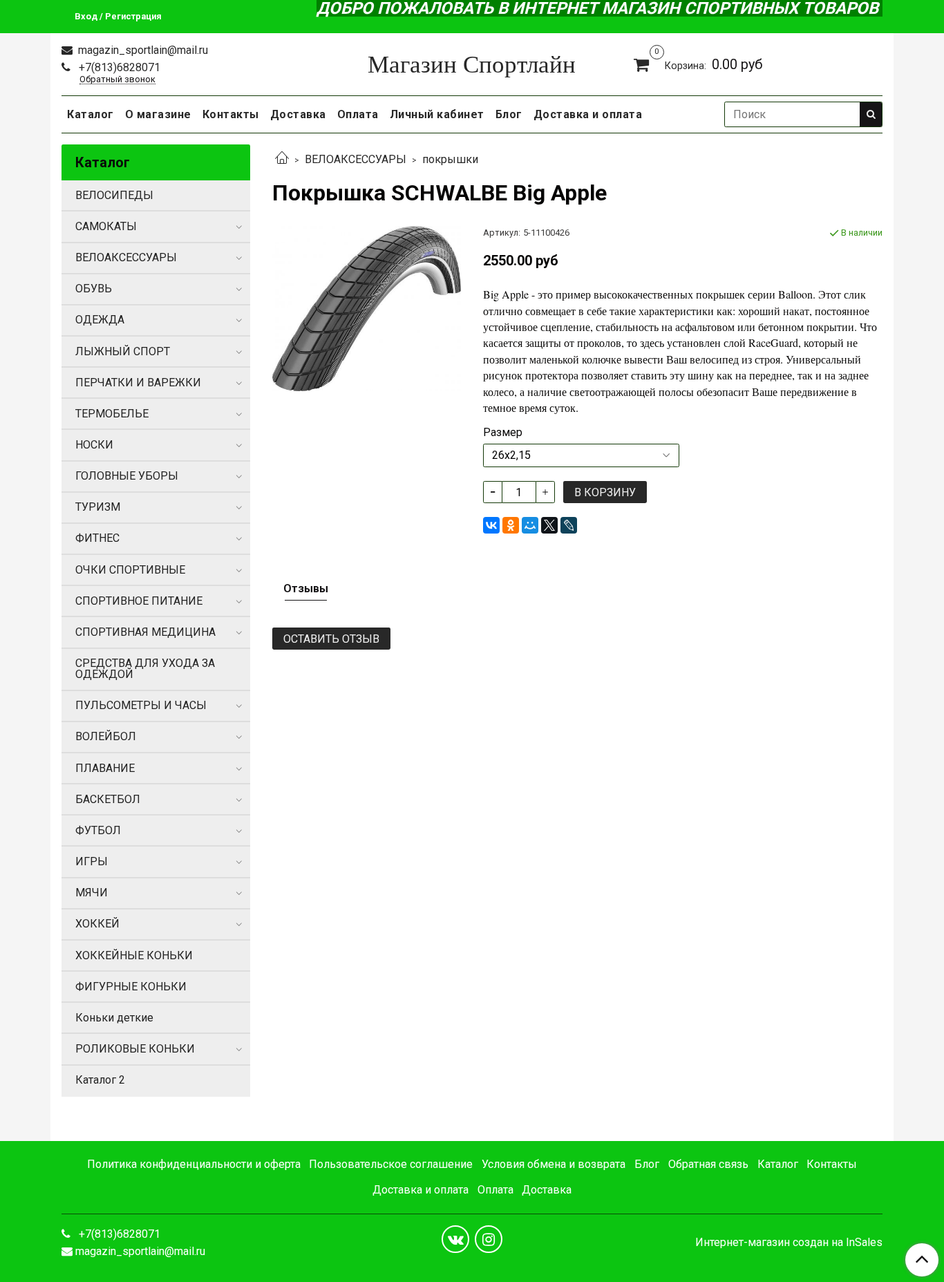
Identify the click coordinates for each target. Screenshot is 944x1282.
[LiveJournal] (568, 525)
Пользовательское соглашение (391, 1164)
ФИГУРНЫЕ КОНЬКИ (131, 986)
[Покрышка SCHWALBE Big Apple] (366, 307)
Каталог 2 (100, 1079)
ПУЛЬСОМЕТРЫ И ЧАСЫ (141, 705)
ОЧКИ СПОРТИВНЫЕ (130, 569)
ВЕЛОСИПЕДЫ (114, 195)
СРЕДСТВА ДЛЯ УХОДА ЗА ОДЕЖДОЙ (145, 669)
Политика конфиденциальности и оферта (194, 1164)
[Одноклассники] (510, 525)
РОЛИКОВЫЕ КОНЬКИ (135, 1048)
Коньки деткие (114, 1017)
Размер (502, 432)
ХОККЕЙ (97, 923)
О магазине (158, 114)
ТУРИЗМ (97, 506)
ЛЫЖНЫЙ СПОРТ (122, 351)
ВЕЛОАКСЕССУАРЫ (355, 159)
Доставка (298, 114)
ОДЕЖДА (99, 319)
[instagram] (488, 1239)
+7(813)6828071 (118, 67)
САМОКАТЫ (106, 226)
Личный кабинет (437, 114)
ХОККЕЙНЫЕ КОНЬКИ (134, 955)
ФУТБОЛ (98, 830)
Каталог (90, 114)
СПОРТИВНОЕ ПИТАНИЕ (138, 600)
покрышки (450, 159)
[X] (549, 525)
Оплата (358, 114)
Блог (508, 114)
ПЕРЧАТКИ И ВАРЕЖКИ (138, 382)
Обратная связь (708, 1164)
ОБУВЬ (93, 288)
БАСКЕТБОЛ (107, 799)
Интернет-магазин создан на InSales (788, 1242)
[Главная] (282, 159)
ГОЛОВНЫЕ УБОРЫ (126, 475)
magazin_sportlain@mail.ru (141, 50)
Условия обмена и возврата (553, 1164)
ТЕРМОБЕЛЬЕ (112, 413)
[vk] (455, 1239)
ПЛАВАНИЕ (105, 768)
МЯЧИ (91, 892)
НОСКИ (94, 444)
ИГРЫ (91, 861)
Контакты (230, 114)
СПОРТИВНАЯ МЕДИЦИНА (145, 632)
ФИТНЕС (97, 538)
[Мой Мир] (530, 525)
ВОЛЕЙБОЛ (105, 736)
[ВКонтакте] (491, 525)
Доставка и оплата (588, 114)
